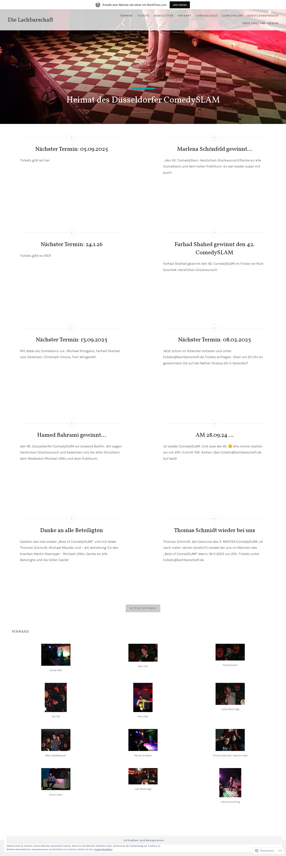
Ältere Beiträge (143, 608)
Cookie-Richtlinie (103, 849)
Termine (126, 15)
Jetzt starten (180, 4)
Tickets (144, 15)
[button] (55, 658)
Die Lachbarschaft (30, 20)
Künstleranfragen (262, 15)
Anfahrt (184, 15)
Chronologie (206, 15)
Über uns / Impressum (260, 23)
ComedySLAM (232, 15)
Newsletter (163, 15)
